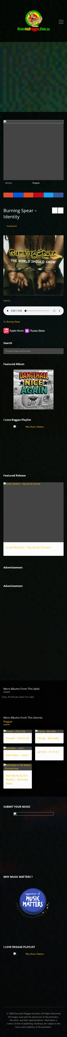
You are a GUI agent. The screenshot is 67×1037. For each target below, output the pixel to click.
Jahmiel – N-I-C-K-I (48, 752)
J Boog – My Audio (48, 738)
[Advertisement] (33, 77)
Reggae (36, 183)
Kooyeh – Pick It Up (17, 738)
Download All (12, 226)
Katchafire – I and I (17, 755)
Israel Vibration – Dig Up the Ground (28, 547)
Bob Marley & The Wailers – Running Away (17, 779)
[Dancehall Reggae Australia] (33, 21)
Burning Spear (13, 322)
